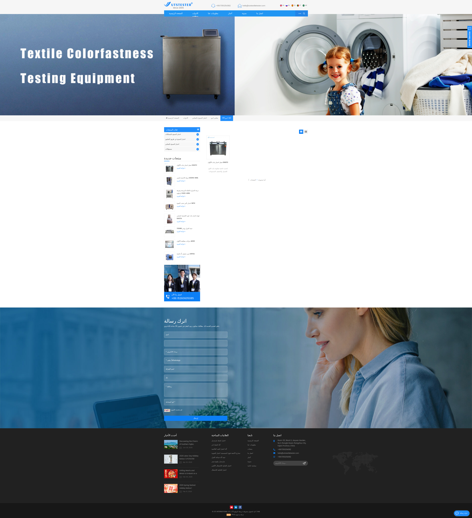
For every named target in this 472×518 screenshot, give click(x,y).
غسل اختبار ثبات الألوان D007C (218, 162)
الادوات (195, 13)
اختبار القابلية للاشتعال (219, 470)
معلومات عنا (213, 13)
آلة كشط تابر (216, 445)
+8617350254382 (223, 5)
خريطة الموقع (238, 511)
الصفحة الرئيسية (176, 13)
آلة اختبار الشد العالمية (219, 449)
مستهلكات (168, 149)
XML (258, 511)
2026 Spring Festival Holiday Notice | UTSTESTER (187, 487)
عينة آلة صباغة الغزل (218, 457)
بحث (299, 13)
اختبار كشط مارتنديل (219, 440)
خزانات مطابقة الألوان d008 (186, 241)
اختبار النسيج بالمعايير (199, 118)
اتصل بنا (259, 13)
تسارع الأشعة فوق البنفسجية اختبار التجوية (226, 453)
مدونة (244, 13)
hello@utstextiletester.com (254, 5)
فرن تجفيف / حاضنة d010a (186, 254)
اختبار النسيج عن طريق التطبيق (175, 139)
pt (300, 5)
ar (306, 5)
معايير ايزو (214, 118)
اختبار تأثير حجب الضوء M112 (186, 203)
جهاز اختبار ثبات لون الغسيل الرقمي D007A (188, 217)
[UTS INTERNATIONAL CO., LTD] (178, 5)
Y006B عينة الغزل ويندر (184, 228)
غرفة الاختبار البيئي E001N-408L (187, 178)
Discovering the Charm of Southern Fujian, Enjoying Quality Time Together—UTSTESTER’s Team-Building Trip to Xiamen (188, 443)
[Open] (469, 37)
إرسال (195, 418)
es (294, 5)
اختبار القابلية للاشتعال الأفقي (221, 466)
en (283, 5)
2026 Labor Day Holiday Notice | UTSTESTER (188, 457)
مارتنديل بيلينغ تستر (218, 461)
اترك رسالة (463, 513)
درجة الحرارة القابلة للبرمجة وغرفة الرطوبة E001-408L (188, 191)
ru (289, 5)
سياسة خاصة (252, 466)
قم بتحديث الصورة (176, 410)
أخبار (230, 13)
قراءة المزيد (180, 168)
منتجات (250, 449)
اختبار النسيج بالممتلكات (173, 134)
